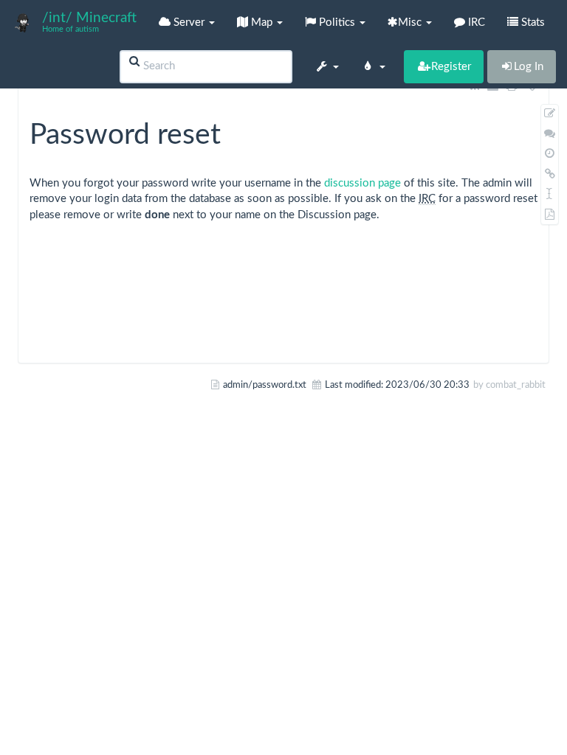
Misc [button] (411, 22)
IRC (475, 22)
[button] (326, 66)
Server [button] (189, 22)
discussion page (362, 183)
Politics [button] (337, 22)
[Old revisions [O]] (549, 154)
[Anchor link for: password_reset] (235, 130)
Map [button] (261, 22)
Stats (533, 22)
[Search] (134, 61)
